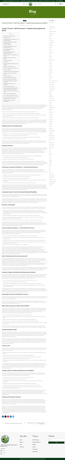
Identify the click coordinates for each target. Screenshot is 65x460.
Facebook (3, 450)
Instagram (3, 452)
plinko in (50, 153)
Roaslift (44, 458)
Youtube (3, 453)
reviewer (50, 165)
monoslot (50, 124)
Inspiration (50, 105)
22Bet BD (50, 56)
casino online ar (51, 86)
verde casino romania (52, 179)
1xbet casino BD (51, 42)
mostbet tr (50, 133)
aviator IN (50, 61)
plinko (50, 151)
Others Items (35, 449)
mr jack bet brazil (51, 137)
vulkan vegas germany (52, 181)
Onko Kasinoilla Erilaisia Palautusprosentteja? (11, 96)
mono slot (50, 117)
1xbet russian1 (51, 52)
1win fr (50, 29)
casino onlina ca (51, 84)
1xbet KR (50, 47)
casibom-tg (51, 77)
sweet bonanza (51, 174)
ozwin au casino (51, 144)
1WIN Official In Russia (52, 31)
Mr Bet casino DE (51, 135)
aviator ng (50, 66)
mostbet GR (51, 128)
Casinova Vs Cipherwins (7, 69)
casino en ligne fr (51, 82)
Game (50, 103)
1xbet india (51, 43)
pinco (50, 149)
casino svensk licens (52, 87)
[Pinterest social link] (8, 417)
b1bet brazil (51, 70)
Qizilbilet (50, 160)
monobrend (51, 121)
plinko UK (50, 154)
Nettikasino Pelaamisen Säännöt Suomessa (10, 68)
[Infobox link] (5, 4)
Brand (50, 75)
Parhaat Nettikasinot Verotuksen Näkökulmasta (11, 71)
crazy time (50, 91)
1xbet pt (50, 49)
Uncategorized (51, 177)
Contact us (22, 446)
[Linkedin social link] (11, 417)
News (50, 140)
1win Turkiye (51, 33)
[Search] (58, 4)
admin (24, 25)
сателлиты (51, 184)
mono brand (51, 116)
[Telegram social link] (13, 417)
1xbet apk (50, 38)
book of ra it (51, 73)
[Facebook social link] (3, 417)
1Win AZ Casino (51, 26)
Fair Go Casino (51, 98)
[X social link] (5, 417)
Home (31, 14)
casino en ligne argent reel (53, 80)
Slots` (50, 170)
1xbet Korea (51, 45)
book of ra (50, 72)
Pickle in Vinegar (36, 439)
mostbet (50, 126)
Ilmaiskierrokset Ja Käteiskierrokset (9, 35)
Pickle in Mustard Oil (36, 442)
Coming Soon (35, 451)
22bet (50, 54)
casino (34, 14)
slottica (50, 172)
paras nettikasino (43, 131)
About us (21, 442)
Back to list (25, 423)
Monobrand (51, 119)
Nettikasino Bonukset (7, 37)
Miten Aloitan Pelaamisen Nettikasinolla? (10, 79)
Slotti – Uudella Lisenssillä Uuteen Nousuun (11, 95)
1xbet (50, 36)
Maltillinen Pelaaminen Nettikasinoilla (9, 98)
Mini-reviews (51, 112)
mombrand (50, 114)
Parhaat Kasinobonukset (8, 75)
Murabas (34, 444)
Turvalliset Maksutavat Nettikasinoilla (10, 93)
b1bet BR (50, 68)
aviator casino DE (51, 59)
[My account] (56, 4)
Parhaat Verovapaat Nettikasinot (9, 86)
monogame (51, 123)
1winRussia (51, 35)
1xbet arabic (51, 40)
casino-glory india (52, 89)
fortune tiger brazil (52, 100)
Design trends (51, 96)
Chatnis (34, 446)
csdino (50, 93)
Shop (21, 444)
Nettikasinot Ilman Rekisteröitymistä (9, 66)
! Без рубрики (51, 22)
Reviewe (50, 163)
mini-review (51, 110)
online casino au (51, 142)
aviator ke (50, 63)
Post (50, 156)
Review (50, 161)
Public (50, 158)
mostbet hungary (52, 130)
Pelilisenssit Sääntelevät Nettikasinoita (10, 77)
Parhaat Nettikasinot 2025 (8, 60)
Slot (49, 167)
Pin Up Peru (51, 147)
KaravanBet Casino (52, 107)
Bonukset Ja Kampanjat (7, 44)
